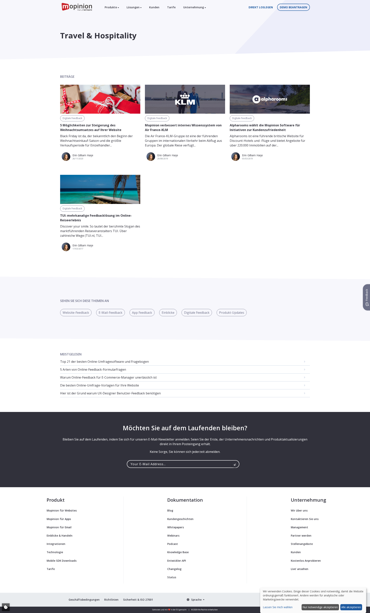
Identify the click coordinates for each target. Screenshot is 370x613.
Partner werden (301, 535)
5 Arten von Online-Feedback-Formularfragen (93, 369)
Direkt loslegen (261, 7)
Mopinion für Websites (62, 510)
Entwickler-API (176, 560)
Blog (170, 510)
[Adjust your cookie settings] (6, 607)
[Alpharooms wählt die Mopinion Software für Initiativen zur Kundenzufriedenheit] (270, 99)
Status (171, 577)
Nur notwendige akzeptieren (320, 607)
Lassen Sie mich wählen (278, 607)
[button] (195, 599)
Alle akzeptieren (351, 607)
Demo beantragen (293, 7)
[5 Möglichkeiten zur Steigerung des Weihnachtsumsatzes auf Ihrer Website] (100, 99)
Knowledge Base (178, 552)
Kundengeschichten (180, 519)
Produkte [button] (111, 7)
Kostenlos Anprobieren (306, 560)
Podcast (172, 544)
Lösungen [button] (133, 7)
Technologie (55, 552)
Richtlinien (111, 599)
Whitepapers (175, 527)
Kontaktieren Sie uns (305, 519)
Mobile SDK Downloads (62, 560)
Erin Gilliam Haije (82, 155)
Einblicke (168, 312)
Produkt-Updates (231, 312)
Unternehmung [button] (194, 7)
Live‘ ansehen (299, 569)
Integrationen (56, 544)
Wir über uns (299, 510)
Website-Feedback (76, 312)
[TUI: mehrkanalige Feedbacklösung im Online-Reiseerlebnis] (100, 189)
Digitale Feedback (72, 118)
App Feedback (142, 312)
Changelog (174, 569)
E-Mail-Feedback (110, 312)
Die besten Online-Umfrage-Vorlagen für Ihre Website (99, 385)
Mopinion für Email (59, 527)
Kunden (154, 7)
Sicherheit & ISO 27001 (138, 599)
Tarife (171, 7)
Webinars (173, 535)
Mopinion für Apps (59, 519)
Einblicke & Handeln (59, 535)
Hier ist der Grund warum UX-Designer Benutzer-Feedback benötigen (110, 393)
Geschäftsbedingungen (84, 599)
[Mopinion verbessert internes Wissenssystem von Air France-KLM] (185, 99)
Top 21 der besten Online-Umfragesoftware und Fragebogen (104, 361)
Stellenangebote (302, 544)
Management (299, 527)
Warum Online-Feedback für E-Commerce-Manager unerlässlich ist (108, 377)
